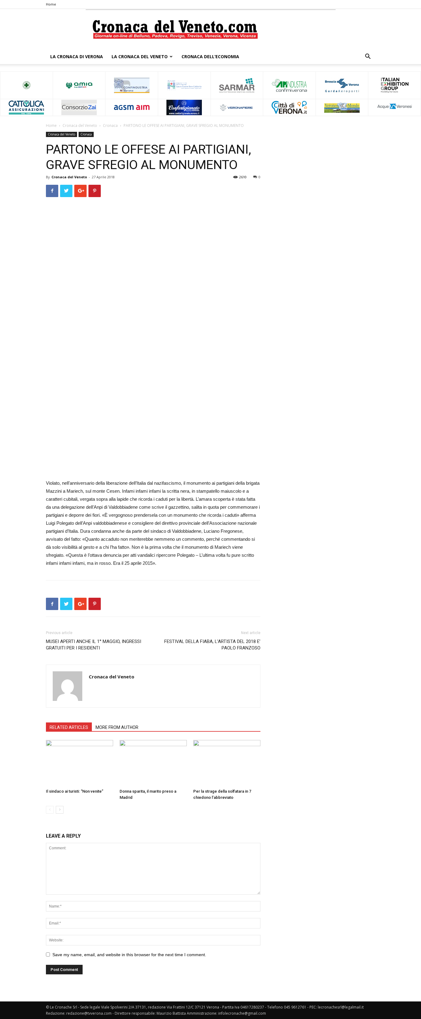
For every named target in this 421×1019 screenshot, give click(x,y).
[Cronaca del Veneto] (211, 29)
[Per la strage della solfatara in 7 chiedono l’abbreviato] (226, 763)
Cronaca (110, 125)
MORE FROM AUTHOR (117, 727)
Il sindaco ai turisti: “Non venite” (74, 791)
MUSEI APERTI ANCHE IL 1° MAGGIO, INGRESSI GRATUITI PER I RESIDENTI (93, 645)
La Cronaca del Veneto (140, 56)
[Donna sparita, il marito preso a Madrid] (153, 763)
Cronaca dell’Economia (210, 56)
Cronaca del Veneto (80, 125)
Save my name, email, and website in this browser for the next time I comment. (129, 954)
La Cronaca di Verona (76, 56)
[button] (367, 57)
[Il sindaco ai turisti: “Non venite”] (79, 763)
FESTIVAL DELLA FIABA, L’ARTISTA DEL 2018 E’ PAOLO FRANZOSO (212, 645)
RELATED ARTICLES (69, 727)
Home (51, 4)
